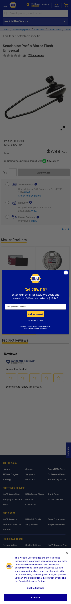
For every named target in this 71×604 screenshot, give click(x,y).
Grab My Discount (35, 314)
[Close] (67, 552)
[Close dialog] (66, 273)
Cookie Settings (35, 588)
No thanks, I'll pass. (35, 320)
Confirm (35, 597)
